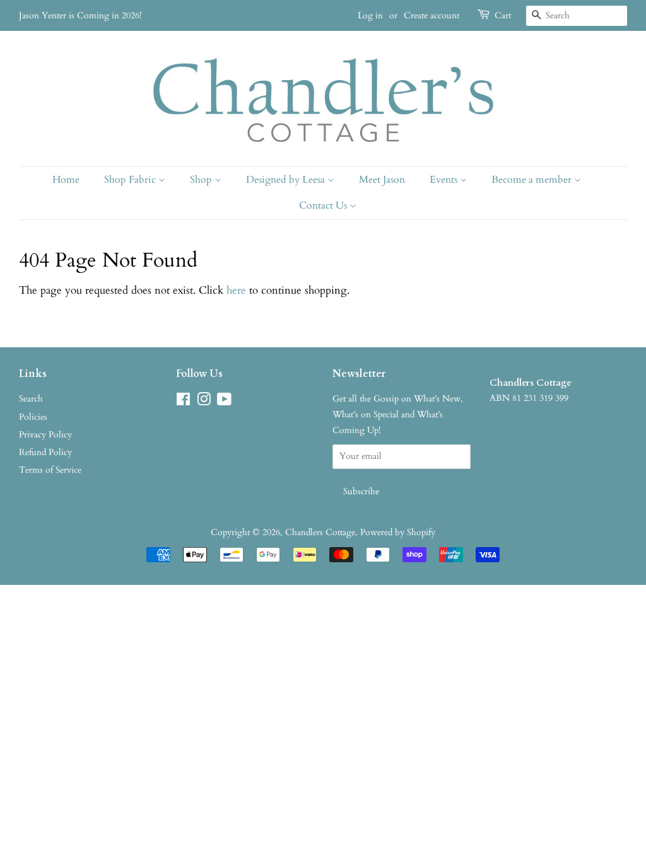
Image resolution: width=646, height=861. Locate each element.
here (236, 290)
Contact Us (324, 205)
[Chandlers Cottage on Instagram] (204, 402)
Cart (503, 15)
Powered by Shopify (397, 532)
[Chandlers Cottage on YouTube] (224, 402)
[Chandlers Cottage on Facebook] (183, 402)
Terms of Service (50, 470)
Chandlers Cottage (320, 532)
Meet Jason (382, 180)
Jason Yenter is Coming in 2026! (80, 15)
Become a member (532, 180)
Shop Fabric (131, 180)
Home (65, 180)
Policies (33, 417)
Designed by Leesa (286, 180)
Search (31, 399)
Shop (202, 180)
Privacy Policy (45, 435)
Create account (431, 15)
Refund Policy (45, 452)
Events (445, 180)
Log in (370, 15)
